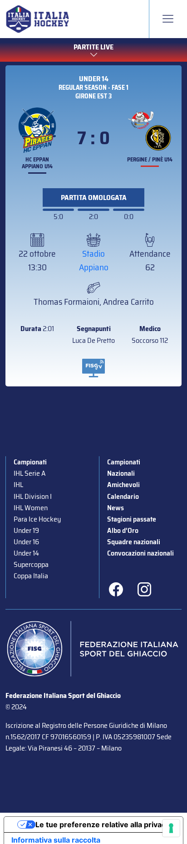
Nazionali (121, 473)
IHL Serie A (29, 473)
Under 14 (93, 78)
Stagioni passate (131, 519)
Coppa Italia (31, 575)
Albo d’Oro (122, 530)
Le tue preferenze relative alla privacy (102, 824)
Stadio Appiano (93, 260)
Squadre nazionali (133, 541)
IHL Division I (33, 496)
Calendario (123, 496)
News (115, 507)
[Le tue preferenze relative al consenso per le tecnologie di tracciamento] (171, 828)
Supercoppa (31, 564)
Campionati (30, 462)
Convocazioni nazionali (140, 553)
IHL (18, 484)
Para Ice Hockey (37, 519)
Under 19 (26, 530)
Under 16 (26, 541)
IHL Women (31, 507)
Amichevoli (123, 484)
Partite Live (93, 47)
